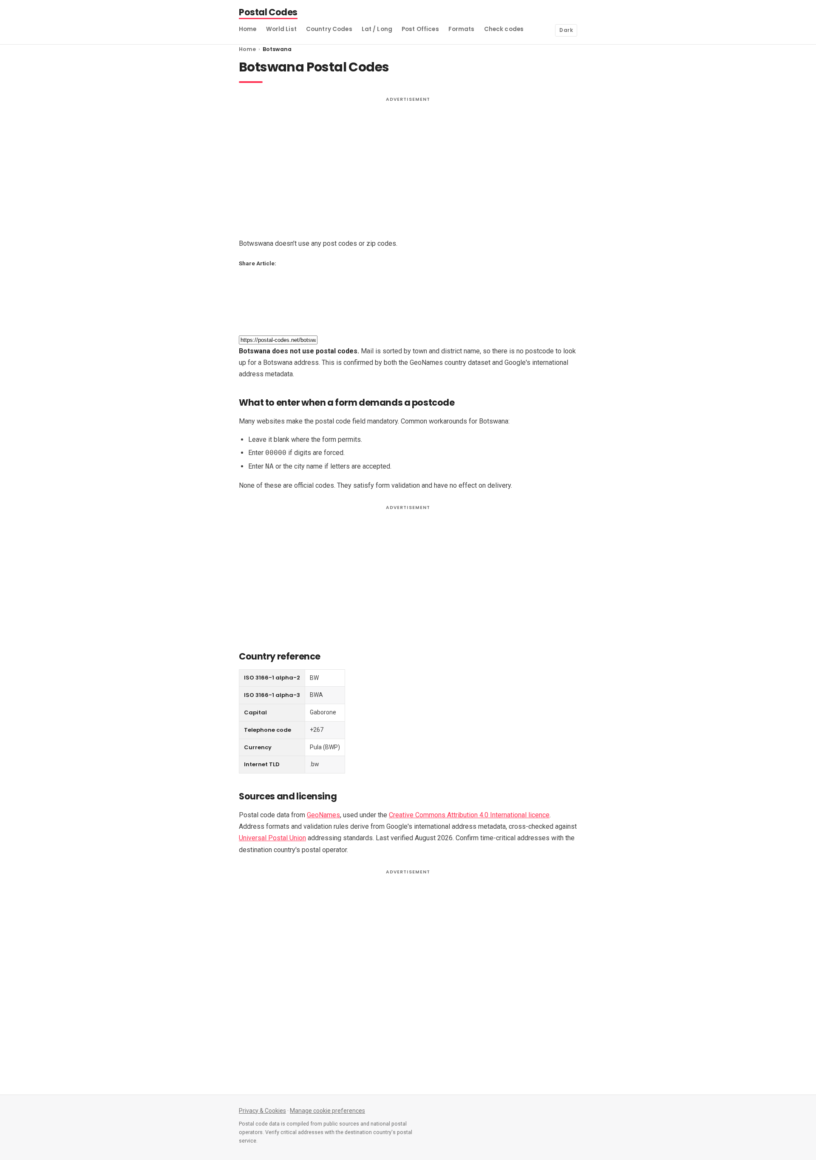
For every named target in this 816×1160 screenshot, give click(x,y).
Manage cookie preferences (327, 1110)
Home (248, 29)
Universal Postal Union (272, 838)
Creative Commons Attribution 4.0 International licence (469, 815)
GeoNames (323, 815)
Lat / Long (377, 29)
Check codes (504, 29)
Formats (461, 29)
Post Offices (420, 29)
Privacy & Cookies (262, 1110)
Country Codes (329, 29)
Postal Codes (268, 13)
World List (281, 29)
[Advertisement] (408, 165)
